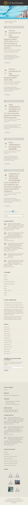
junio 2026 (6, 327)
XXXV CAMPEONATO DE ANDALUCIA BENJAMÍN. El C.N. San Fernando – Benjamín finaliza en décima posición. (12, 111)
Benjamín (6, 279)
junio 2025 (6, 353)
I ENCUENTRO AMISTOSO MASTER (16, 307)
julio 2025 (6, 351)
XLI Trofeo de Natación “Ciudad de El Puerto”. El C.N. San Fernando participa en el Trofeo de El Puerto (13, 318)
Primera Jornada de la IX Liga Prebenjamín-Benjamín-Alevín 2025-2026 (12, 74)
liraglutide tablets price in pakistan (10, 309)
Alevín (6, 22)
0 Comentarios (18, 49)
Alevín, (9, 50)
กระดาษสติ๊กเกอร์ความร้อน (9, 305)
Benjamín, (12, 50)
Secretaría (6, 452)
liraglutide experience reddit (9, 316)
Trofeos (5, 295)
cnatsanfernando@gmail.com (13, 395)
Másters (5, 288)
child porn (6, 302)
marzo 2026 (6, 333)
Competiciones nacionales (9, 283)
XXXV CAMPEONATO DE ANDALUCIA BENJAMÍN (15, 145)
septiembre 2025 (7, 346)
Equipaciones (6, 454)
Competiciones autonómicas (9, 281)
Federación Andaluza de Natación (10, 460)
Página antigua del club (8, 458)
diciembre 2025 (7, 340)
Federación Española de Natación (10, 463)
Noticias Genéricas (7, 290)
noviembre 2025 (7, 342)
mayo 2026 (6, 329)
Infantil (5, 286)
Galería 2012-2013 (19, 305)
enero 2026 (6, 338)
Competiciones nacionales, (13, 52)
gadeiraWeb (14, 502)
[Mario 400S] (10, 491)
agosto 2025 (6, 349)
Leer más (7, 62)
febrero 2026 (6, 335)
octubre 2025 (6, 344)
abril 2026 (6, 331)
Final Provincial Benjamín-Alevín (15, 302)
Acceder (5, 389)
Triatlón (5, 292)
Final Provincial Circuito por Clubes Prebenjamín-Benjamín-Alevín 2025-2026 (16, 255)
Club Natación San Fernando (11, 21)
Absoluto (5, 275)
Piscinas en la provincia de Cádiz (10, 456)
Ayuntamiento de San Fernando (10, 465)
